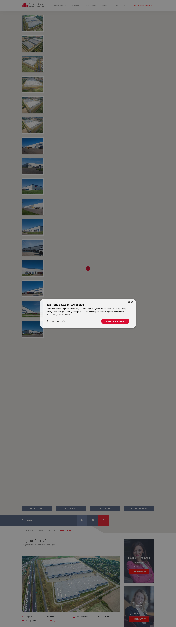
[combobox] (129, 302)
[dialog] (88, 313)
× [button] (132, 302)
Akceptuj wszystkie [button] (115, 321)
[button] (57, 321)
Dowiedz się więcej (78, 314)
